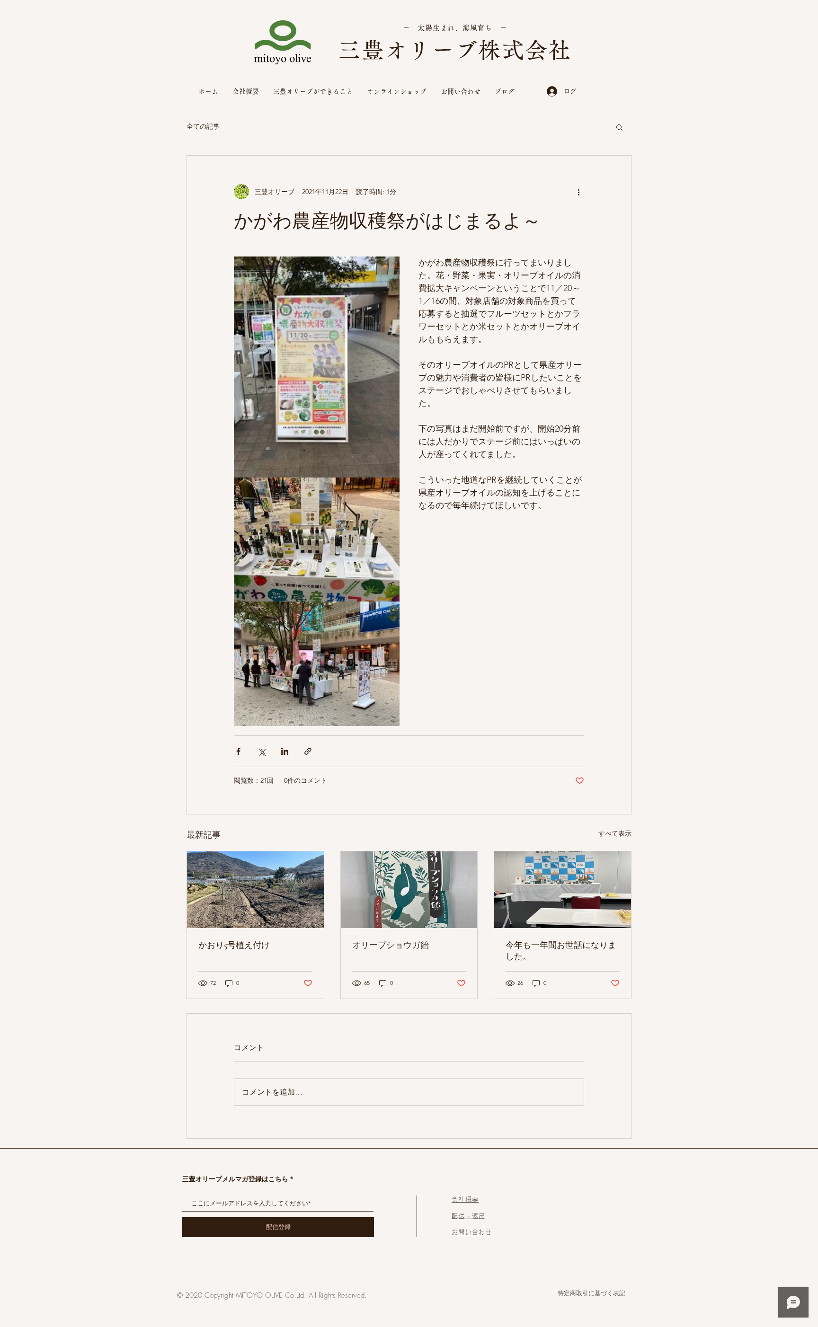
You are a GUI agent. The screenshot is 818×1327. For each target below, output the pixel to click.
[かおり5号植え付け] (255, 889)
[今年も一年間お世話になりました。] (562, 889)
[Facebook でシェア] (238, 751)
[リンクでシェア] (307, 751)
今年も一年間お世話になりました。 (561, 951)
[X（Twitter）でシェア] (261, 751)
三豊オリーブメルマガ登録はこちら (235, 1179)
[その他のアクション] (578, 191)
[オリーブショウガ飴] (409, 889)
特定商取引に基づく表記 (591, 1293)
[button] (619, 127)
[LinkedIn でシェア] (284, 751)
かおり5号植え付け (234, 945)
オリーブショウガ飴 (390, 945)
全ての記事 (203, 126)
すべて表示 (614, 833)
